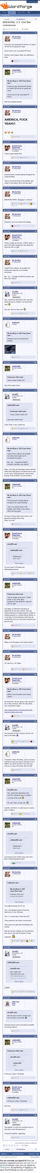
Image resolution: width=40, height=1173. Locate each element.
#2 (35, 66)
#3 (35, 106)
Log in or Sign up (32, 1)
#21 (35, 721)
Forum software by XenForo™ (9, 1157)
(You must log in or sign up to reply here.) (26, 1143)
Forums (12, 12)
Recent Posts (6, 15)
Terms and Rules (34, 1157)
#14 (35, 434)
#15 (35, 480)
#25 (35, 868)
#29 (35, 1083)
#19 (35, 651)
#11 (35, 318)
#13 (35, 390)
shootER (15, 291)
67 (22, 29)
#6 (35, 188)
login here (31, 1163)
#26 (35, 947)
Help (37, 1154)
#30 (35, 1115)
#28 (35, 1036)
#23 (35, 775)
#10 (35, 288)
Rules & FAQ (21, 12)
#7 (35, 210)
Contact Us (32, 1154)
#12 (35, 362)
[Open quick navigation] (36, 19)
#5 (35, 163)
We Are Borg (16, 37)
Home (4, 12)
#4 (35, 142)
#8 (35, 231)
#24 (35, 819)
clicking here (5, 1167)
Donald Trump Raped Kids (17, 146)
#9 (35, 256)
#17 (35, 579)
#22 (35, 748)
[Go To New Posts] (17, 1154)
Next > (26, 29)
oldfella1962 (16, 70)
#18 (35, 630)
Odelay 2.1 (4, 1154)
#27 (35, 998)
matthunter (16, 322)
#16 (35, 529)
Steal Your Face (15, 1002)
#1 (35, 33)
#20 (35, 674)
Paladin (21, 200)
